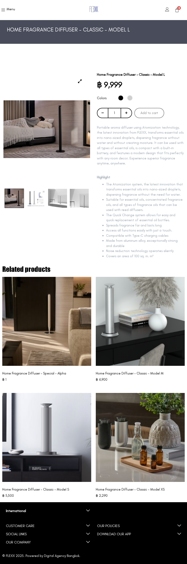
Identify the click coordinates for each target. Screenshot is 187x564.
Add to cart (149, 113)
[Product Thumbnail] (80, 81)
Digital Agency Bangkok (61, 556)
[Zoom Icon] (46, 129)
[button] (48, 511)
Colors (101, 98)
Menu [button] (11, 9)
